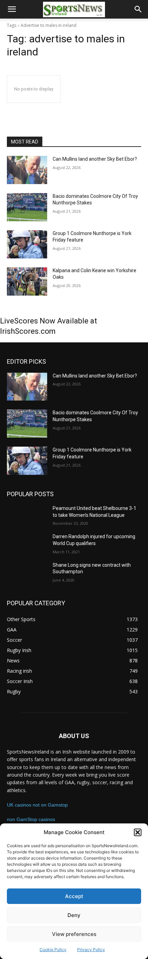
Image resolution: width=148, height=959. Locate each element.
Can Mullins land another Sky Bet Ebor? (95, 159)
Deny (74, 915)
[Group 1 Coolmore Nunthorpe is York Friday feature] (27, 244)
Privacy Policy (91, 949)
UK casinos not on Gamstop (37, 805)
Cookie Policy (53, 949)
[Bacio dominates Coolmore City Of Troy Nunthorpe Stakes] (27, 207)
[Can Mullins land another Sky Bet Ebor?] (27, 170)
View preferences (74, 934)
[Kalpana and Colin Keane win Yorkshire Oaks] (27, 281)
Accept (74, 896)
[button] (137, 832)
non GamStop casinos (31, 819)
